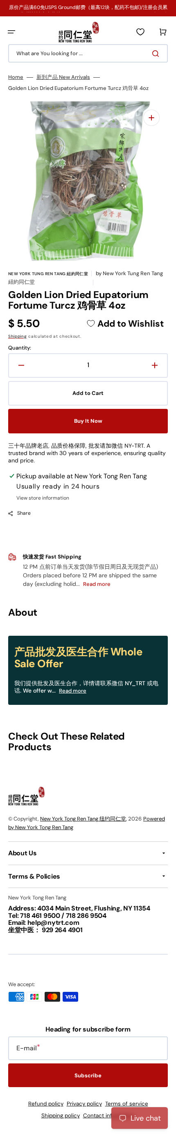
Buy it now (88, 420)
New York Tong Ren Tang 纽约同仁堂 (83, 818)
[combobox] (88, 53)
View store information (42, 498)
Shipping (17, 336)
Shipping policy (60, 1115)
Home (15, 77)
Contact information (109, 1115)
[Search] (157, 54)
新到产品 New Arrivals (63, 77)
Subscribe (88, 1075)
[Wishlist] (140, 32)
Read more (72, 690)
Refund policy (45, 1103)
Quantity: (19, 348)
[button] (11, 32)
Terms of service (126, 1103)
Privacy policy (84, 1103)
